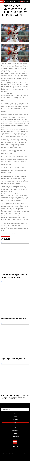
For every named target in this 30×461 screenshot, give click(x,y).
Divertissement (15, 436)
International (15, 430)
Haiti (22, 1)
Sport (15, 433)
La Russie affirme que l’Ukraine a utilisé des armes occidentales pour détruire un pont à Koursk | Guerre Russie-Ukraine (14, 276)
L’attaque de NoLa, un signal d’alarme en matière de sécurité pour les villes (13, 359)
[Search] (27, 409)
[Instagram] (20, 449)
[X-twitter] (13, 449)
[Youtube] (10, 449)
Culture (12, 1)
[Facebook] (17, 449)
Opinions (26, 1)
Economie (17, 1)
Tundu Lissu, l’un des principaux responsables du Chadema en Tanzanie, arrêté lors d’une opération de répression (15, 397)
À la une (6, 1)
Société (15, 427)
